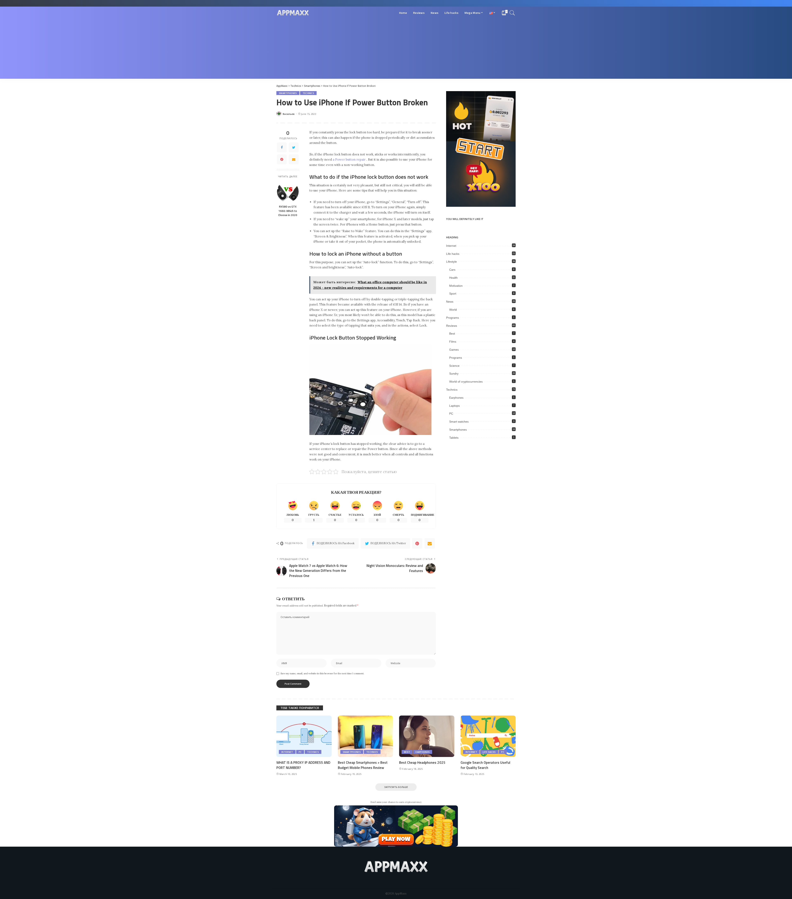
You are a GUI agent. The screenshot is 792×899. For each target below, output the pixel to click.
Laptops (454, 405)
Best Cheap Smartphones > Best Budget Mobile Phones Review (363, 765)
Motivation (456, 285)
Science (454, 365)
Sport (452, 293)
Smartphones (288, 93)
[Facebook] (282, 147)
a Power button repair (349, 159)
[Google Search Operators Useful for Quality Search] (488, 736)
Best (452, 333)
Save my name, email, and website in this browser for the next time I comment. (322, 673)
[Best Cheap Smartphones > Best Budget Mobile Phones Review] (365, 736)
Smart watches (459, 421)
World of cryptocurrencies (466, 381)
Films (452, 341)
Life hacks (452, 253)
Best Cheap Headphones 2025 (422, 762)
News (449, 301)
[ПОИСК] (512, 13)
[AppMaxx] (292, 12)
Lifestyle (451, 261)
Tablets (453, 437)
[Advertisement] (396, 50)
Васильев (289, 114)
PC (451, 413)
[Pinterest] (282, 159)
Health (453, 277)
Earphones (456, 397)
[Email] (294, 159)
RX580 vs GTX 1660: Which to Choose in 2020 (287, 210)
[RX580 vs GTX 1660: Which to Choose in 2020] (288, 191)
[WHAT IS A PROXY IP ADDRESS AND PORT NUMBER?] (304, 736)
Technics (308, 93)
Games (454, 349)
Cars (452, 269)
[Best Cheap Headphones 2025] (426, 736)
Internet (451, 245)
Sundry (453, 373)
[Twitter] (294, 147)
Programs (452, 317)
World (453, 309)
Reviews (451, 325)
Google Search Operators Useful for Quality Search (485, 765)
